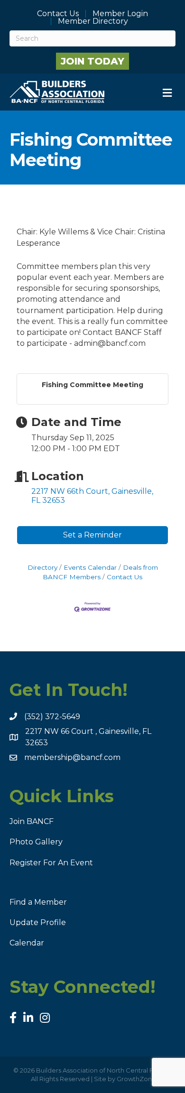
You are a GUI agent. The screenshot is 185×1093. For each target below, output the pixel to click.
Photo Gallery (36, 841)
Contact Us (58, 14)
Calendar (26, 942)
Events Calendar (90, 567)
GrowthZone (136, 1079)
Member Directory (93, 21)
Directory (42, 567)
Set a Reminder (92, 534)
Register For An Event (51, 862)
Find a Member (38, 902)
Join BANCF (31, 821)
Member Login (120, 14)
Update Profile (37, 922)
